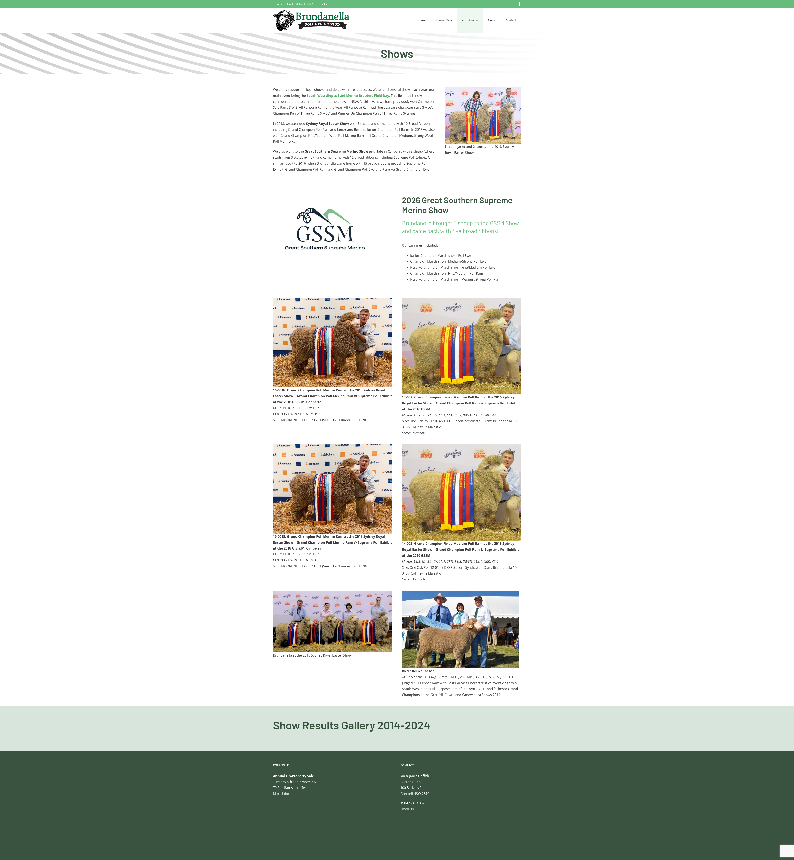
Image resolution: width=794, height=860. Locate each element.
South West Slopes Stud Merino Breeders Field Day (348, 95)
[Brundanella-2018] (332, 299)
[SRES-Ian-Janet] (483, 88)
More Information (287, 793)
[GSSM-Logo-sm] (324, 196)
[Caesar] (460, 592)
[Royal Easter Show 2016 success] (461, 299)
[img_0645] (332, 592)
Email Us (407, 809)
